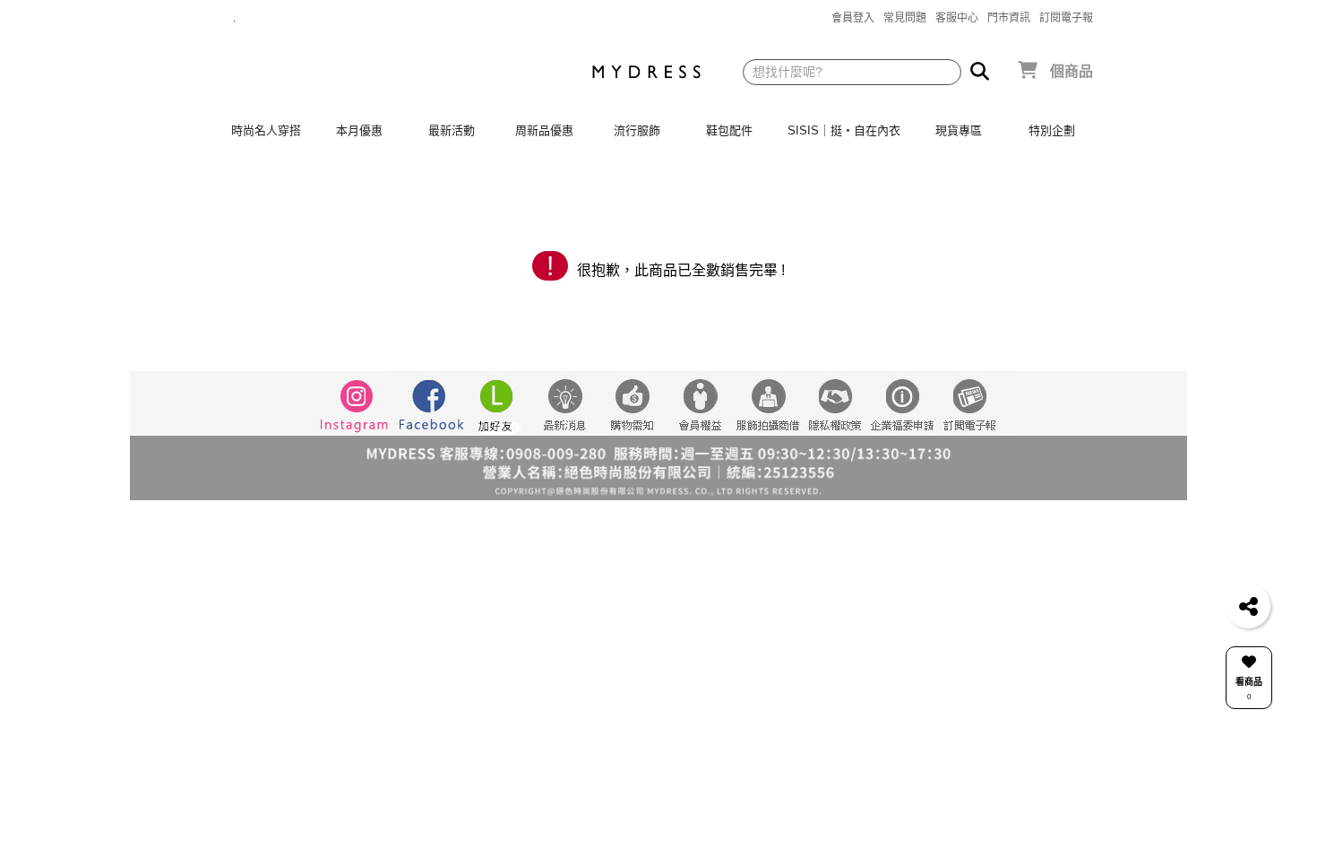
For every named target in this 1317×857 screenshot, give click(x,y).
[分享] (1248, 606)
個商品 (1071, 71)
